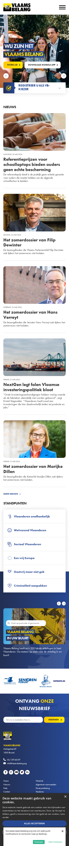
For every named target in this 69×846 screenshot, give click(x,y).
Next (64, 76)
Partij (5, 788)
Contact (6, 791)
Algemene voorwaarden (46, 784)
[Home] (34, 737)
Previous (6, 76)
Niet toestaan (55, 841)
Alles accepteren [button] (34, 823)
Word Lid (39, 780)
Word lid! (12, 64)
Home (6, 780)
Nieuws (6, 784)
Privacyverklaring (43, 788)
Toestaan (38, 841)
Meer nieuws (10, 493)
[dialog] (34, 819)
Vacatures (40, 791)
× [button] (65, 796)
